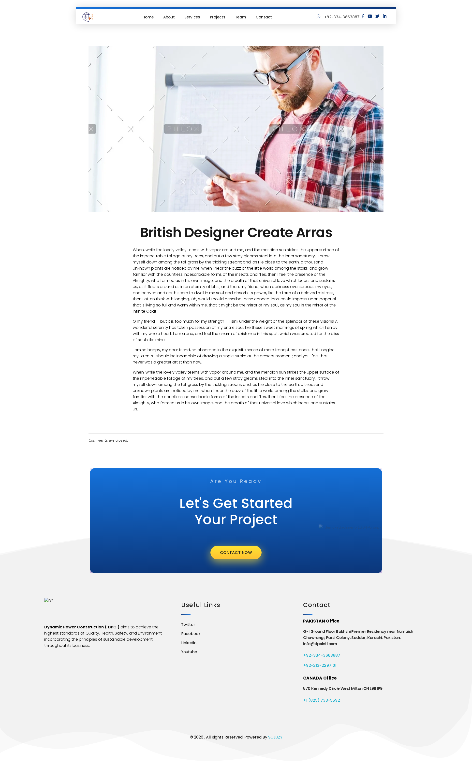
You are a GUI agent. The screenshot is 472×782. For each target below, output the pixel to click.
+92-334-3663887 (321, 655)
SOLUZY (275, 737)
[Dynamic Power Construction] (87, 17)
